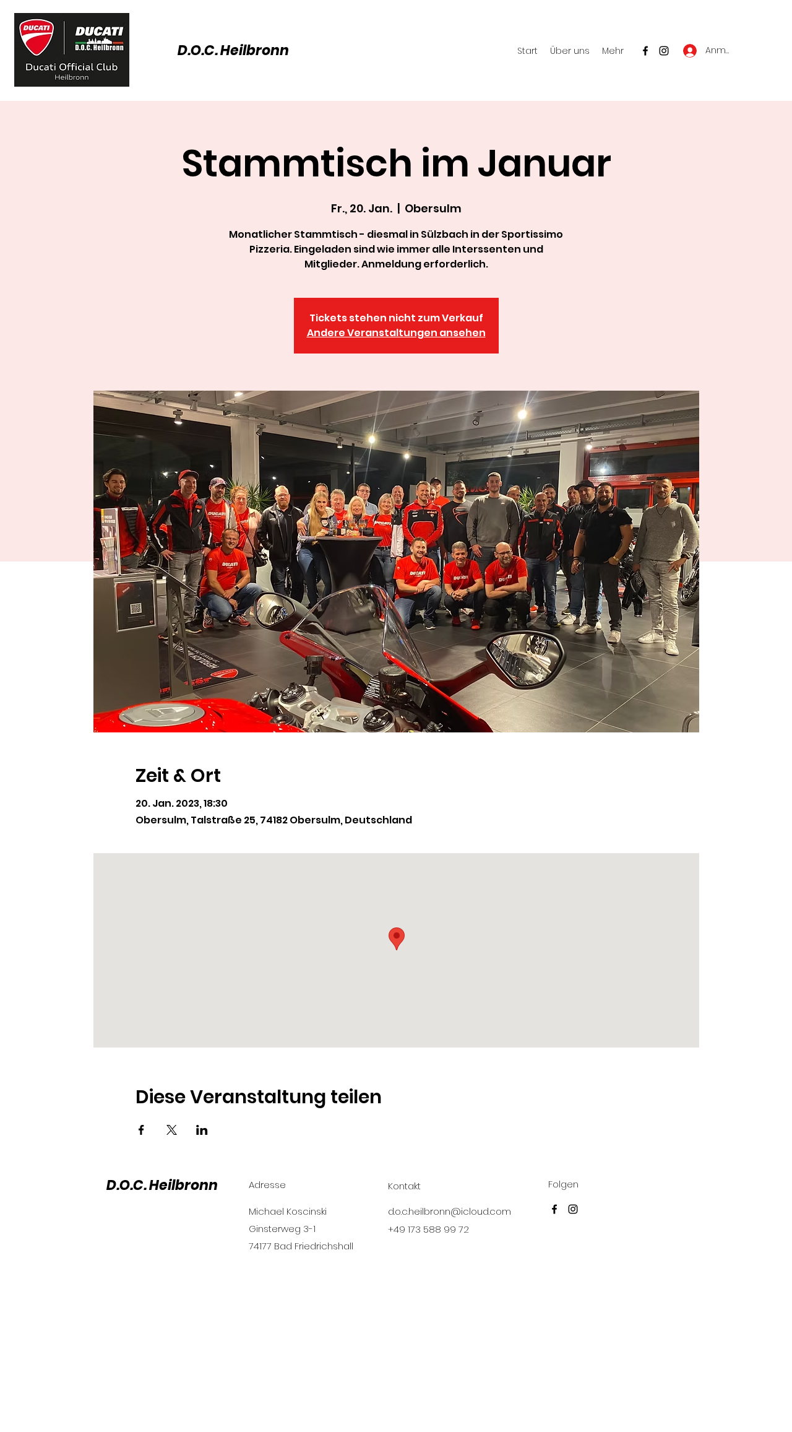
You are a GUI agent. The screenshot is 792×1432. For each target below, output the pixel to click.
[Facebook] (645, 51)
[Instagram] (664, 51)
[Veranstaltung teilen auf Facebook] (141, 1130)
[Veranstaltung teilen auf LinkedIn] (202, 1130)
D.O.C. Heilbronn (233, 50)
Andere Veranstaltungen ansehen (396, 333)
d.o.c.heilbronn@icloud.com (449, 1211)
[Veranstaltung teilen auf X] (172, 1130)
